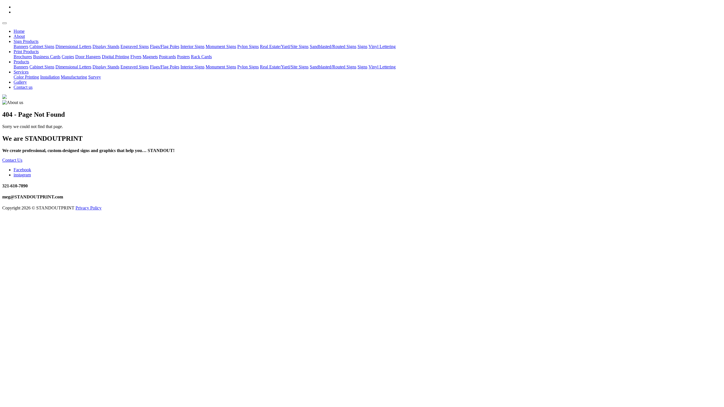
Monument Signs (221, 46)
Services (21, 72)
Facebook (22, 169)
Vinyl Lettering (382, 46)
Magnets (150, 56)
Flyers (135, 56)
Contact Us (12, 160)
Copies (68, 56)
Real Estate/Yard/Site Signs (284, 46)
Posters (183, 56)
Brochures (23, 56)
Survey (94, 77)
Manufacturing (74, 77)
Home (19, 31)
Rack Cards (201, 56)
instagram (22, 174)
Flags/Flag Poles (164, 46)
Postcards (167, 56)
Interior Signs (192, 46)
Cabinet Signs (41, 46)
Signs (362, 46)
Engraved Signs (134, 46)
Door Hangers (88, 56)
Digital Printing (115, 56)
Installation (50, 77)
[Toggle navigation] (4, 23)
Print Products (26, 51)
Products (21, 61)
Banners (21, 46)
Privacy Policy (89, 207)
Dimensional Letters (73, 46)
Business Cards (47, 56)
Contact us (23, 87)
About (19, 36)
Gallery (20, 82)
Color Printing (26, 77)
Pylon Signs (248, 46)
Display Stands (105, 46)
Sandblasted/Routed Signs (333, 46)
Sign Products (26, 41)
